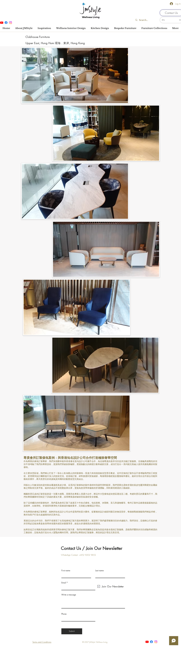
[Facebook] (6, 22)
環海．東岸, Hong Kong (70, 43)
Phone (63, 614)
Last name (99, 571)
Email (63, 583)
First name (65, 571)
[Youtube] (147, 642)
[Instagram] (10, 22)
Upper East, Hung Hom (40, 43)
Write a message (68, 595)
